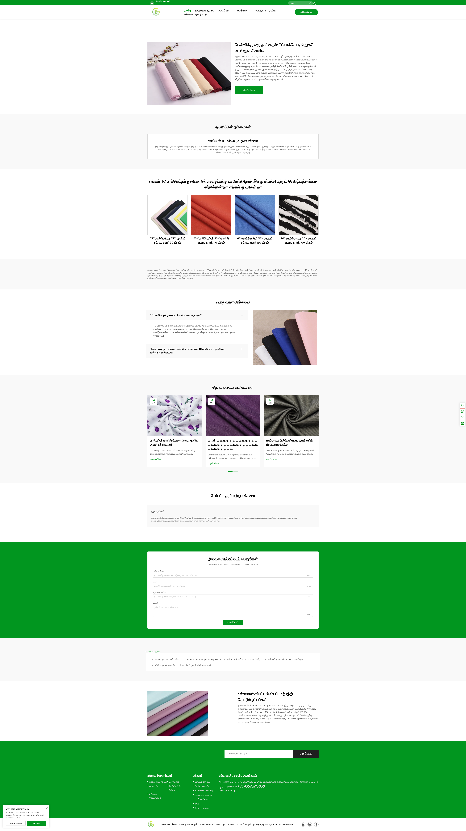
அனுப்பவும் (306, 753)
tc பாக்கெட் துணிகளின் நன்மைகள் (195, 665)
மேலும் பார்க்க (155, 459)
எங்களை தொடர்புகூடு (195, 14)
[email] (462, 417)
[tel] (462, 405)
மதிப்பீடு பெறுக (306, 12)
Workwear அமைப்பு (204, 790)
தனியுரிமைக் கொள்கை (283, 824)
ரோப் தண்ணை (202, 799)
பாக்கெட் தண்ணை (203, 795)
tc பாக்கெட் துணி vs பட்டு (163, 665)
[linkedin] (309, 824)
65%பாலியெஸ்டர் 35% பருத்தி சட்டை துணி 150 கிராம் (255, 240)
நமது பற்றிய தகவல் (204, 10)
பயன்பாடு (242, 10)
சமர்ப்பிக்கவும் (233, 622)
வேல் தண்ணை (202, 808)
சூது (197, 803)
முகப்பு (187, 10)
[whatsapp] (462, 411)
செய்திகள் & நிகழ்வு (265, 10)
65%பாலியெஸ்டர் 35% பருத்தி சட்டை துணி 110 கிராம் (211, 240)
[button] (230, 471)
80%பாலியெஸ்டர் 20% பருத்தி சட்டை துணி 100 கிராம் (299, 240)
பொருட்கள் (224, 10)
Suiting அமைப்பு (202, 786)
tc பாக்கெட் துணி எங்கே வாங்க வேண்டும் (284, 659)
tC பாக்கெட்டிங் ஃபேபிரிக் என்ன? (165, 659)
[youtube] (303, 824)
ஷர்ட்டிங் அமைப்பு (202, 782)
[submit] (310, 3)
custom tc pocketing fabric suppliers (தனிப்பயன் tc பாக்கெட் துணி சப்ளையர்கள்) (223, 659)
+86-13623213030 (251, 786)
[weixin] (462, 423)
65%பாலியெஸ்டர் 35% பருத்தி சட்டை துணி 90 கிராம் (167, 240)
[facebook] (316, 824)
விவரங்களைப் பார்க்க (167, 215)
